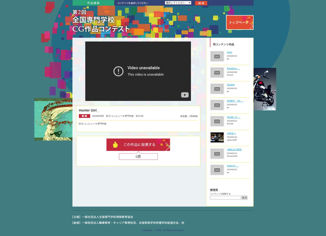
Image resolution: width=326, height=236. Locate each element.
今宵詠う (231, 133)
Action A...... (233, 166)
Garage (231, 84)
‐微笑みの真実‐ (234, 149)
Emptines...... (233, 68)
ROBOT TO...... (235, 101)
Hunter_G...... (233, 117)
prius (229, 52)
